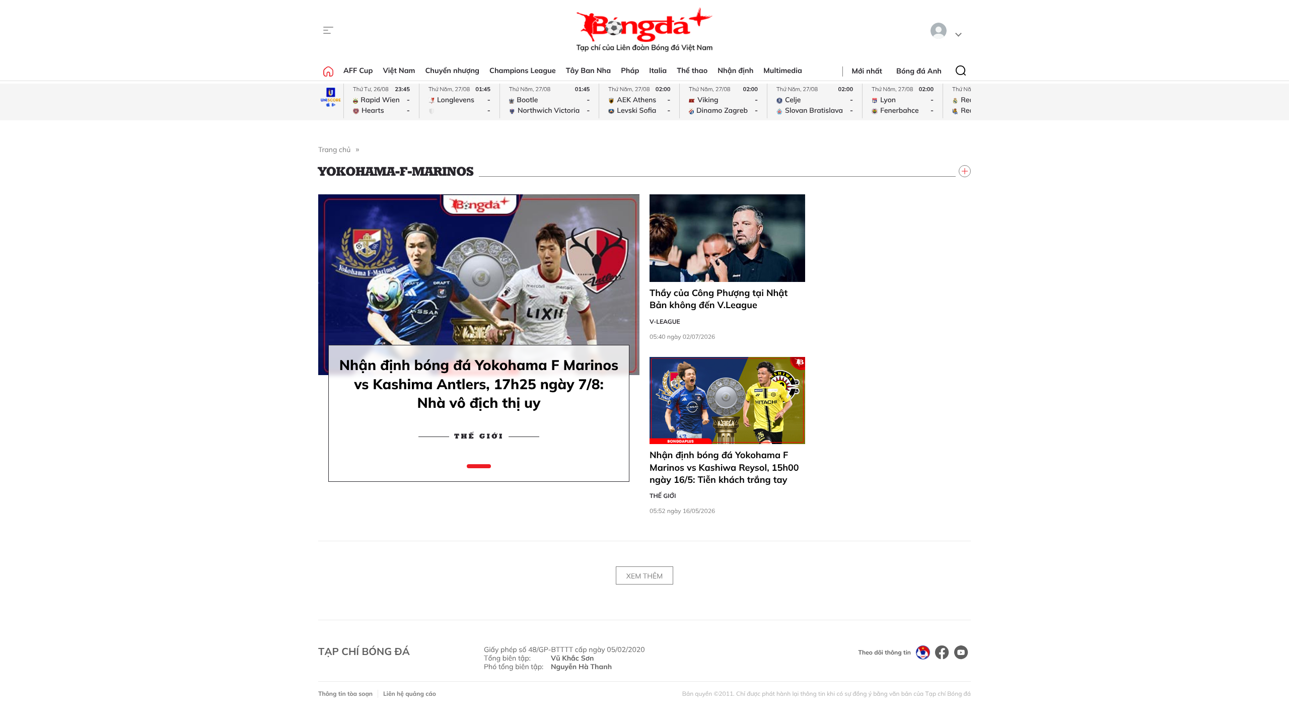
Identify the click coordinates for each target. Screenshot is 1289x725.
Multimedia (782, 70)
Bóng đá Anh (919, 71)
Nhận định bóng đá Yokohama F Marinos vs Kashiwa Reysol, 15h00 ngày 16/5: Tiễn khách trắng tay (724, 467)
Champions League (522, 70)
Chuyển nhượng (452, 70)
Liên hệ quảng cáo (409, 693)
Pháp (630, 70)
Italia (658, 70)
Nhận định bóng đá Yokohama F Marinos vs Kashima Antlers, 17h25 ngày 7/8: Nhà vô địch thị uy (478, 384)
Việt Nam (399, 70)
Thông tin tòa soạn (345, 693)
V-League (665, 321)
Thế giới (479, 436)
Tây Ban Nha (588, 70)
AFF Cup (358, 70)
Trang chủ (334, 149)
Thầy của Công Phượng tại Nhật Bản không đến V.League (718, 299)
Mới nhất (867, 71)
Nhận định (735, 70)
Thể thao (692, 70)
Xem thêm (644, 576)
